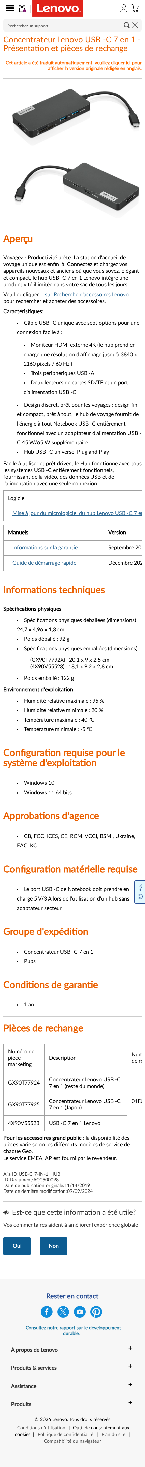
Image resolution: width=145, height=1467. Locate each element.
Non (54, 1246)
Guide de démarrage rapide (44, 563)
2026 (45, 1419)
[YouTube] (80, 1313)
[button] (9, 9)
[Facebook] (47, 1313)
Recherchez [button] (127, 25)
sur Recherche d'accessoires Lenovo (87, 294)
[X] (63, 1313)
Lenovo (59, 1419)
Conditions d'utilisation (41, 1428)
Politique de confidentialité (65, 1434)
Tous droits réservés (89, 1419)
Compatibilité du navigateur (72, 1441)
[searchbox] (72, 25)
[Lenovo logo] (57, 8)
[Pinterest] (96, 1313)
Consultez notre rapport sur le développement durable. (73, 1331)
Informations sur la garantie (45, 547)
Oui (17, 1246)
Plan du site (113, 1434)
